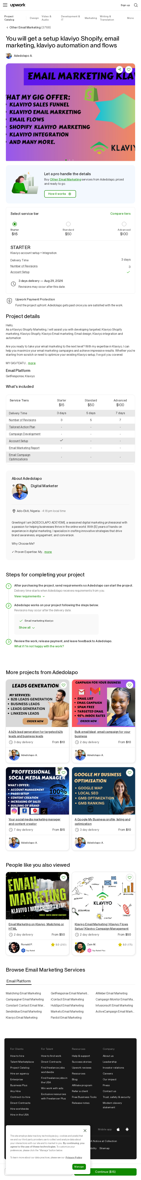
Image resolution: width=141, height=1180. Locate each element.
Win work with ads (52, 1088)
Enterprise (16, 1079)
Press (106, 1085)
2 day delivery (89, 742)
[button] (66, 160)
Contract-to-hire (20, 1097)
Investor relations (113, 1067)
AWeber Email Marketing (112, 993)
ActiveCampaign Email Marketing (115, 1011)
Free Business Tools (84, 1097)
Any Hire (15, 1091)
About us (108, 1055)
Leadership (110, 1061)
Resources (78, 1073)
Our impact (110, 1079)
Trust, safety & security (117, 1097)
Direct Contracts (20, 1102)
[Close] (85, 1130)
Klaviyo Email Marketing (21, 1017)
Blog (75, 1079)
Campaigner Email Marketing (25, 999)
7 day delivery (23, 829)
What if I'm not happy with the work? (39, 646)
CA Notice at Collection (103, 1141)
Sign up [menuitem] (125, 5)
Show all (24, 627)
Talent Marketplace (22, 1061)
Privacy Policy (74, 1157)
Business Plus (18, 1085)
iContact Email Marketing (67, 999)
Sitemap (104, 1148)
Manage (79, 1166)
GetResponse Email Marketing (70, 993)
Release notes (80, 1102)
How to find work (51, 1055)
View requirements (27, 596)
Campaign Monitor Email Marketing (115, 999)
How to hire (17, 1055)
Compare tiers (120, 213)
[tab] (19, 981)
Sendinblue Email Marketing (24, 1011)
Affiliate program (82, 1085)
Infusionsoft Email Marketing (114, 1005)
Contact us (109, 1091)
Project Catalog (9, 18)
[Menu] (5, 5)
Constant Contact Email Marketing (25, 1005)
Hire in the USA (19, 1114)
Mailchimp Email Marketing (23, 993)
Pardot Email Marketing (66, 1017)
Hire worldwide (19, 1108)
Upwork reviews (81, 1067)
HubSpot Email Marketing (67, 1005)
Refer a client (80, 1091)
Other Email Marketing (65, 179)
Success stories (81, 1061)
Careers (108, 1073)
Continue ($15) (105, 1172)
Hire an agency (19, 1073)
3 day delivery (23, 742)
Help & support (81, 1055)
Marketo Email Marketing (67, 1011)
